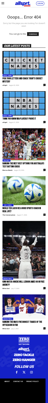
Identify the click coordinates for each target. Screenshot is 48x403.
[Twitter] (24, 372)
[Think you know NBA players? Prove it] (24, 103)
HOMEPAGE (33, 34)
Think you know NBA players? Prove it (19, 118)
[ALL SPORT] (23, 3)
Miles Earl (6, 288)
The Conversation (8, 215)
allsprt (4, 85)
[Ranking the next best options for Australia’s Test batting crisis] (24, 144)
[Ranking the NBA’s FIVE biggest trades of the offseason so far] (24, 306)
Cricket (6, 160)
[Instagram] (31, 372)
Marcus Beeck (7, 170)
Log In (40, 3)
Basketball (7, 279)
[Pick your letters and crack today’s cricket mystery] (24, 63)
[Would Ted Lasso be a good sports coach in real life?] (24, 190)
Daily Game (7, 75)
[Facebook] (17, 372)
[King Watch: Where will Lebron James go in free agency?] (24, 250)
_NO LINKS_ (8, 205)
